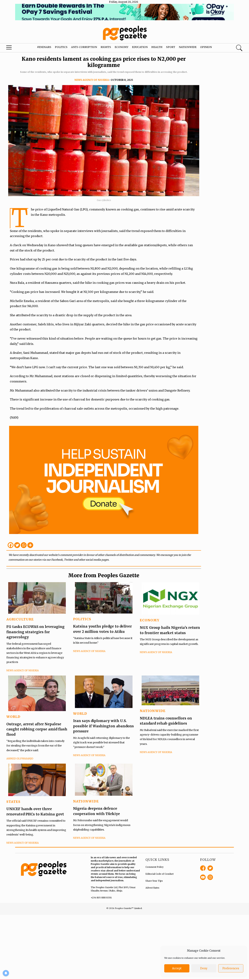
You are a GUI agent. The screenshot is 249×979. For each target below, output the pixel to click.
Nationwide (188, 47)
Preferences (230, 968)
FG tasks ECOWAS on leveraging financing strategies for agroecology (35, 631)
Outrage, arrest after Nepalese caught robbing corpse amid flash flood (36, 729)
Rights (106, 47)
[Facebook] (10, 545)
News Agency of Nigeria (91, 80)
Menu (13, 48)
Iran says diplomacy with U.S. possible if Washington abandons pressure (103, 726)
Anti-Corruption (84, 47)
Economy (121, 47)
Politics (61, 47)
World (13, 717)
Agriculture (20, 619)
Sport (170, 47)
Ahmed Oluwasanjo (19, 758)
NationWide (153, 711)
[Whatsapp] (24, 545)
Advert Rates (152, 887)
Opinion (206, 47)
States (13, 802)
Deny (203, 968)
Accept (177, 968)
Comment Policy (154, 867)
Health (156, 47)
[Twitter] (17, 545)
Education (140, 47)
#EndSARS (44, 47)
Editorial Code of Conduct (159, 873)
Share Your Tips (154, 880)
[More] (30, 545)
